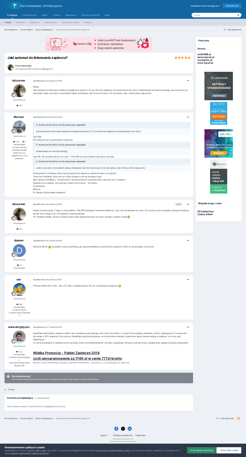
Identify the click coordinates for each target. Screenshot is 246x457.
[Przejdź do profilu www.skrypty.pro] (19, 337)
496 (20, 304)
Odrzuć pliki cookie (228, 450)
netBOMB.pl (204, 54)
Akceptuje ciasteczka (202, 450)
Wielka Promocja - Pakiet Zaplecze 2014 (66, 353)
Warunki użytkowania (20, 453)
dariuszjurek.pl (205, 57)
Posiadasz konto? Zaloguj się (204, 6)
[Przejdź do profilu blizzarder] (10, 67)
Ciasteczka (140, 435)
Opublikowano (47, 81)
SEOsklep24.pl (205, 211)
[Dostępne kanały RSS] (238, 418)
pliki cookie (41, 450)
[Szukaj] (238, 15)
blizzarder (18, 80)
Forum (8, 22)
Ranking (87, 22)
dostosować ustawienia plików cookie (113, 450)
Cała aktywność (29, 15)
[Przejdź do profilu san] (19, 289)
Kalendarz (20, 22)
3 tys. (17, 141)
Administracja (51, 22)
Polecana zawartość (90, 15)
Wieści (45, 15)
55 (20, 265)
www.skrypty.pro (19, 326)
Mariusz (19, 116)
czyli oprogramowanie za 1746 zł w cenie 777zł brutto (77, 358)
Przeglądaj (12, 15)
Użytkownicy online (70, 22)
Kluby (107, 15)
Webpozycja (70, 15)
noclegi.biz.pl (204, 60)
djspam (18, 240)
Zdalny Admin (205, 214)
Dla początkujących (43, 69)
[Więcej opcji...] (188, 80)
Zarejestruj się (232, 6)
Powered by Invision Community (123, 441)
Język (103, 435)
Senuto (201, 48)
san (19, 279)
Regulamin (35, 22)
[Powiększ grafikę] (128, 217)
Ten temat (227, 15)
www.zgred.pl (205, 62)
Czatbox (56, 15)
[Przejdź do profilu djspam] (19, 250)
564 (20, 105)
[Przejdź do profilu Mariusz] (19, 127)
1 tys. (20, 351)
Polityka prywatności (123, 435)
